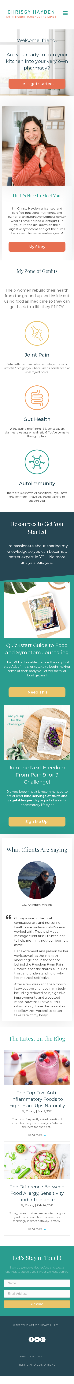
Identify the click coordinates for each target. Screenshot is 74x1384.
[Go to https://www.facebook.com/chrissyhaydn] (31, 1340)
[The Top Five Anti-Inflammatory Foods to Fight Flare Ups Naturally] (37, 1067)
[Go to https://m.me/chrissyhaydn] (37, 1340)
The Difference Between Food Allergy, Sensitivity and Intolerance (37, 1193)
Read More (37, 1135)
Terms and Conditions (37, 1364)
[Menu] (65, 13)
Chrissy (31, 1111)
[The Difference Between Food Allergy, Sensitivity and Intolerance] (37, 1161)
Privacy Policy (31, 1356)
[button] (37, 84)
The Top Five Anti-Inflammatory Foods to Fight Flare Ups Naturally (37, 1099)
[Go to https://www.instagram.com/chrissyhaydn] (43, 1340)
